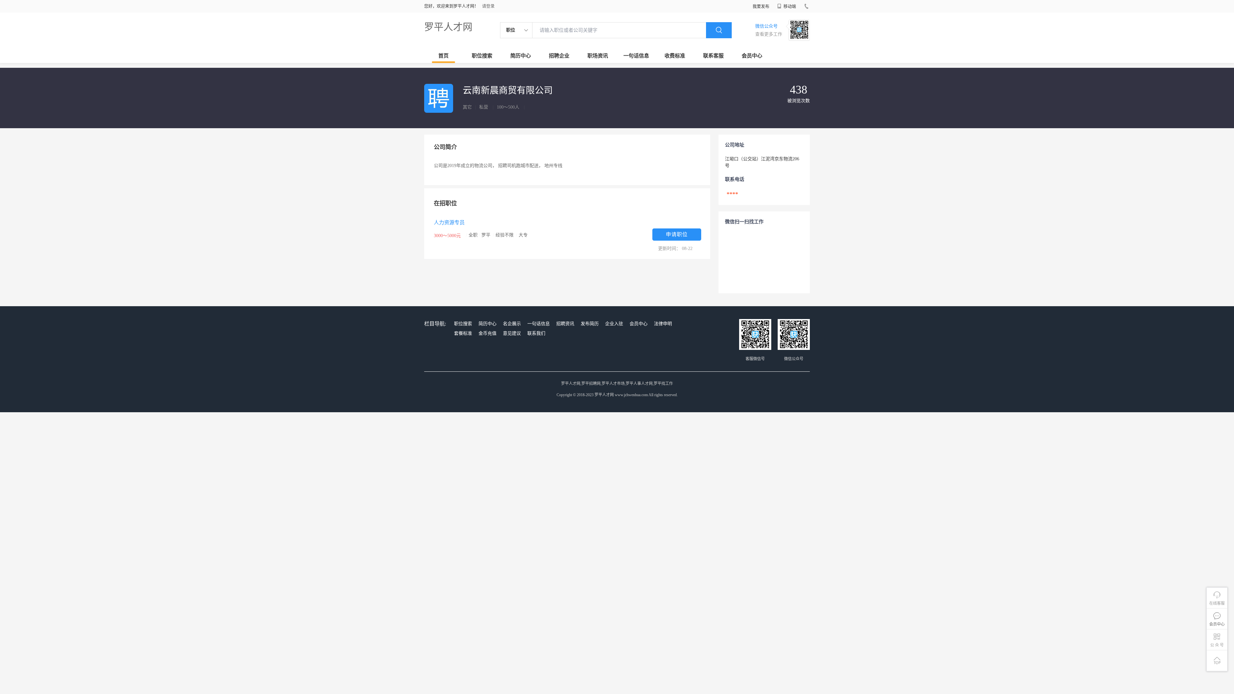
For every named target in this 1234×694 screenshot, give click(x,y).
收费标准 (675, 55)
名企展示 (512, 323)
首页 (443, 55)
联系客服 (713, 55)
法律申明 (663, 323)
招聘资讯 (565, 323)
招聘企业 (559, 55)
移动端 (789, 6)
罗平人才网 (448, 27)
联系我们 (536, 333)
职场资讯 (597, 55)
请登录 (488, 6)
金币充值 (487, 333)
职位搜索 (482, 55)
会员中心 (752, 55)
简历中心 (520, 55)
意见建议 (512, 333)
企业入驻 (614, 323)
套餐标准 (463, 333)
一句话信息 (636, 55)
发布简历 (590, 323)
